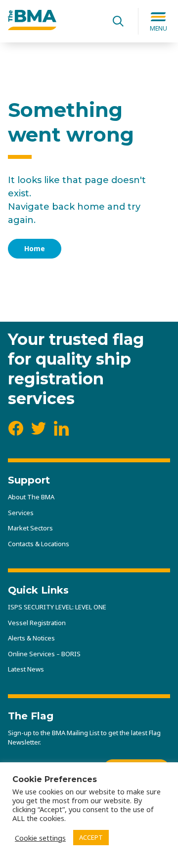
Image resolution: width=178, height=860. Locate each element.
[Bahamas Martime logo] (32, 27)
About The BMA (31, 496)
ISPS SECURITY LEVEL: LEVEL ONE (57, 606)
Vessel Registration (37, 622)
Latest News (26, 669)
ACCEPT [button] (91, 837)
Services (21, 512)
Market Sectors (30, 527)
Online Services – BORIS (44, 653)
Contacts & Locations (38, 543)
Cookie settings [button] (40, 837)
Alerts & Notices (31, 638)
